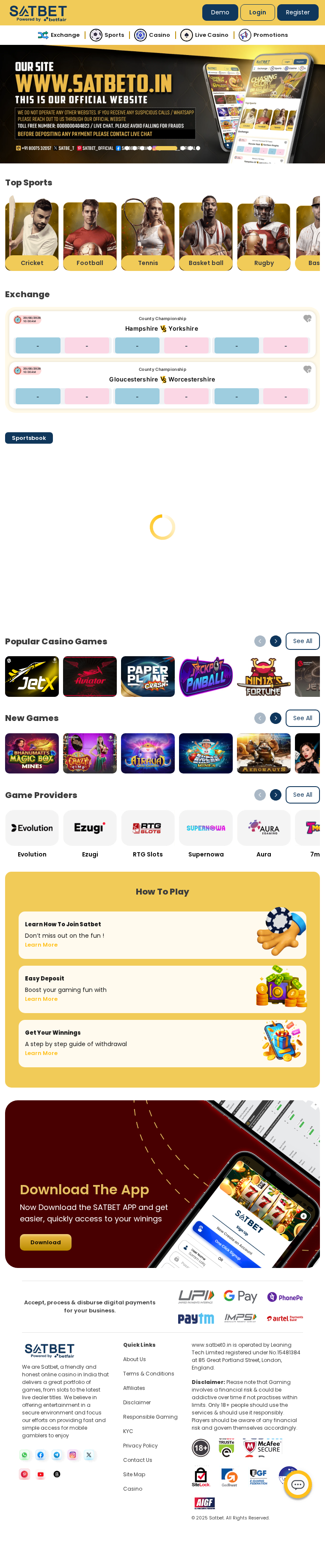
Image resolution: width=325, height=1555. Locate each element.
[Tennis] (148, 232)
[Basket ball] (206, 232)
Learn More (41, 945)
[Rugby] (264, 232)
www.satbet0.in (211, 1344)
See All (302, 641)
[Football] (90, 232)
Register (298, 12)
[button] (127, 148)
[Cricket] (32, 232)
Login (257, 12)
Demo (220, 12)
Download (45, 1242)
